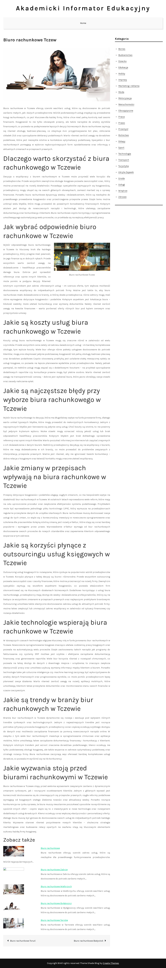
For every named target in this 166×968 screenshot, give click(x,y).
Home (83, 23)
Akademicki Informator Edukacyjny (83, 8)
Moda (121, 92)
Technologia (124, 153)
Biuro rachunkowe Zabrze (54, 869)
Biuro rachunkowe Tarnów (54, 920)
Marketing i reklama (128, 86)
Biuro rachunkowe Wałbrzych (56, 886)
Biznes (121, 49)
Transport (123, 160)
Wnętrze (122, 190)
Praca (121, 116)
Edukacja (123, 67)
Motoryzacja (125, 98)
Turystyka (123, 166)
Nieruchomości (126, 104)
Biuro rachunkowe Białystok (88, 940)
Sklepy (121, 141)
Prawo (121, 123)
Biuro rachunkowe (50, 848)
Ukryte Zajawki (126, 172)
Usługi (121, 184)
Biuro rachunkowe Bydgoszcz (56, 903)
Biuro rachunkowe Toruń (23, 940)
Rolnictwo (123, 135)
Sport (121, 147)
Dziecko (122, 61)
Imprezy (122, 79)
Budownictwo (125, 55)
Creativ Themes (111, 963)
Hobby (121, 73)
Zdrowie (122, 197)
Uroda (121, 178)
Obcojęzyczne (125, 110)
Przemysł (123, 129)
